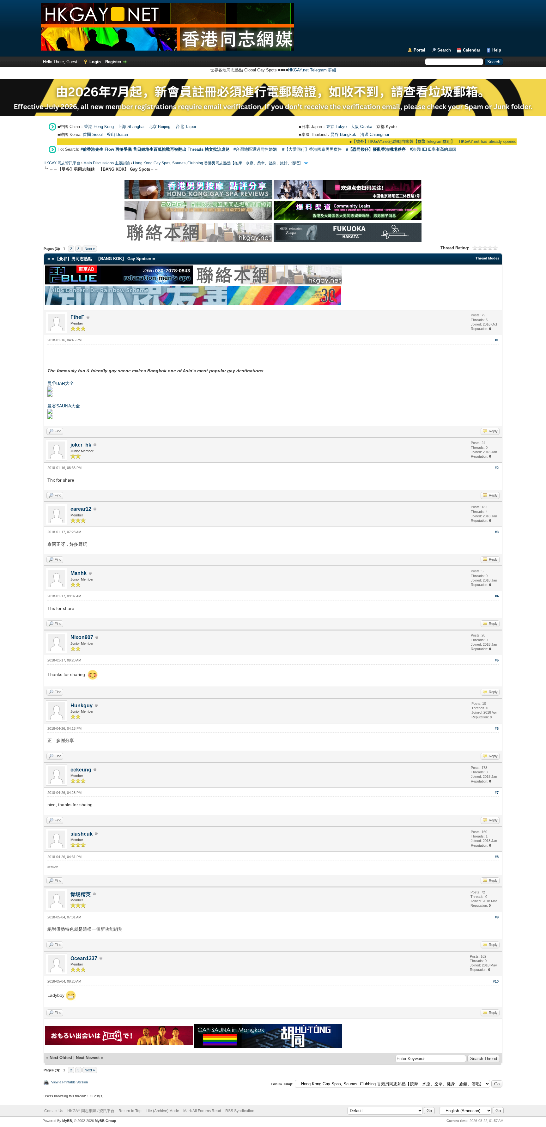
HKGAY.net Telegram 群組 (312, 70)
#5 (497, 660)
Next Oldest (61, 1057)
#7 (497, 793)
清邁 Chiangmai (374, 134)
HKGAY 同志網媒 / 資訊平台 (90, 1111)
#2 (497, 468)
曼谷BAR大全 (60, 383)
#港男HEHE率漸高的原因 (433, 149)
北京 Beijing (159, 126)
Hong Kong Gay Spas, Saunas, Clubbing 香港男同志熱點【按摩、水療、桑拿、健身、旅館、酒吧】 (218, 163)
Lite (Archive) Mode (162, 1111)
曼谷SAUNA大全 (63, 405)
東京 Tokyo (336, 126)
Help (496, 50)
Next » (90, 249)
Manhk (78, 573)
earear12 (80, 509)
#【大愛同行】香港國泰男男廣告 (312, 149)
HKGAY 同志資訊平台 (62, 163)
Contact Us (53, 1111)
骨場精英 (80, 894)
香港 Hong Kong (99, 126)
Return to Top (130, 1111)
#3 (497, 532)
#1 (497, 340)
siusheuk (81, 834)
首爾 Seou (92, 134)
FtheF (77, 317)
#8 (497, 857)
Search (444, 50)
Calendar (471, 50)
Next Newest (88, 1057)
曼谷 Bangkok (343, 134)
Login (95, 61)
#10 (496, 981)
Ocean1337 (83, 958)
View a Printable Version (69, 1082)
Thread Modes (487, 258)
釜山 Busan (117, 134)
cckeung (80, 769)
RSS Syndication (239, 1111)
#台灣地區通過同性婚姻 (255, 149)
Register (113, 61)
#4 (497, 596)
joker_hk (80, 445)
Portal (419, 50)
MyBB (67, 1121)
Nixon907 (81, 637)
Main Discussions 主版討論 (106, 163)
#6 (497, 728)
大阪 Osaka (361, 126)
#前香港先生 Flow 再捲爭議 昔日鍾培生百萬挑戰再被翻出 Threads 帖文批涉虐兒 (155, 149)
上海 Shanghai (131, 126)
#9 (497, 917)
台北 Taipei (186, 126)
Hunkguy (81, 705)
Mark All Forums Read (202, 1111)
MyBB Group (105, 1121)
